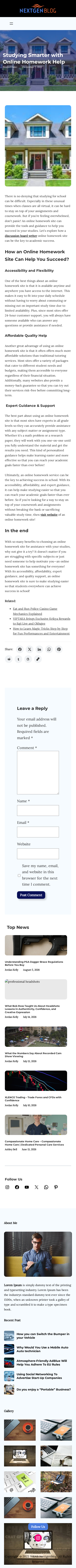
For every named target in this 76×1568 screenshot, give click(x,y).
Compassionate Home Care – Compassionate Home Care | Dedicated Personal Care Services (34, 1143)
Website (24, 844)
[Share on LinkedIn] (39, 649)
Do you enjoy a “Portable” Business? (44, 1389)
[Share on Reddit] (9, 659)
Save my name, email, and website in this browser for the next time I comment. (40, 875)
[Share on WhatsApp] (49, 649)
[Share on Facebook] (20, 649)
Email (23, 822)
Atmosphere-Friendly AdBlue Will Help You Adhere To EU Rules (42, 1362)
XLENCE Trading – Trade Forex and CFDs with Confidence (33, 1099)
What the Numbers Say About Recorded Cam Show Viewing (33, 1055)
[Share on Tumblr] (18, 659)
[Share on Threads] (28, 659)
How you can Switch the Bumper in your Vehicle (43, 1336)
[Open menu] (11, 23)
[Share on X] (29, 649)
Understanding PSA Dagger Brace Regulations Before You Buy (34, 963)
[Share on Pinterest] (59, 649)
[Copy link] (38, 659)
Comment (27, 747)
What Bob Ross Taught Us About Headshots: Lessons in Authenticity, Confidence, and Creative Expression (32, 1009)
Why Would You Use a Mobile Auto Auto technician (42, 1349)
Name (23, 801)
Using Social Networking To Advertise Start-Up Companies (39, 1376)
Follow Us (38, 1527)
